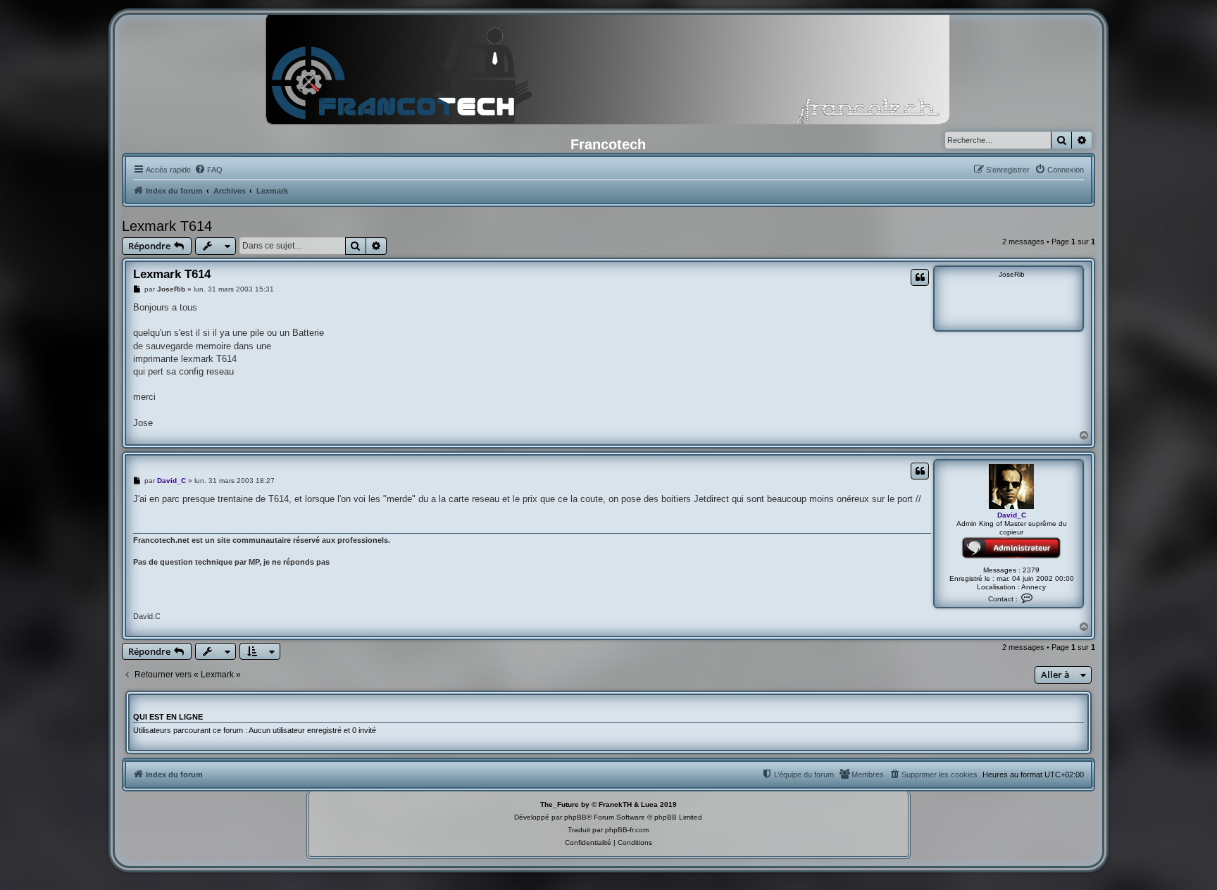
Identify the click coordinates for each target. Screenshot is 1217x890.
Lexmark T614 (167, 226)
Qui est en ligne (168, 717)
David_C (1011, 515)
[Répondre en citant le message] (920, 277)
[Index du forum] (608, 74)
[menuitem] (208, 169)
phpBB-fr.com (627, 830)
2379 (1031, 570)
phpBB (575, 817)
